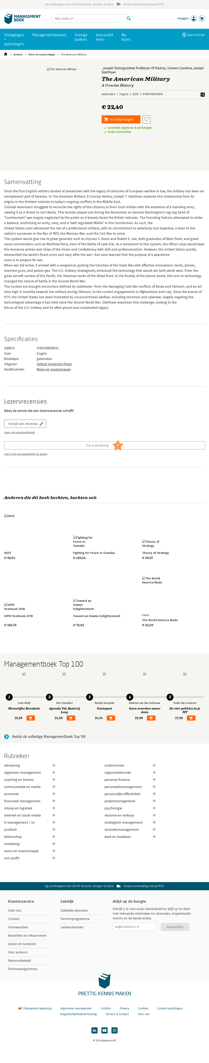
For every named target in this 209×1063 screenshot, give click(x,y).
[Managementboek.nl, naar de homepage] (22, 23)
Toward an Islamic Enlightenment (96, 616)
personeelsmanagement (123, 787)
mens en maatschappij (21, 851)
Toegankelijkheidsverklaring (78, 1014)
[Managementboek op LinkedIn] (94, 1030)
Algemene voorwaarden (76, 1008)
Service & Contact (117, 1014)
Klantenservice (21, 901)
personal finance (117, 780)
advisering (12, 765)
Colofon (106, 1008)
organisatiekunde (117, 773)
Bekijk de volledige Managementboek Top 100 (49, 736)
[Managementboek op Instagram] (114, 1030)
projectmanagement (119, 801)
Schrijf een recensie (23, 424)
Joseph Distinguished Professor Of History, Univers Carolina (147, 68)
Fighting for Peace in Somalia (94, 553)
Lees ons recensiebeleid (19, 432)
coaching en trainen (19, 780)
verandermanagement (121, 830)
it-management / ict (19, 822)
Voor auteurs (18, 952)
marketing (12, 844)
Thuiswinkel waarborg (37, 1008)
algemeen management (22, 773)
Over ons (14, 910)
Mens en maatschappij (42, 54)
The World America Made (160, 620)
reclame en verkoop (119, 815)
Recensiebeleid (19, 961)
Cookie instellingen (169, 1008)
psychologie (113, 808)
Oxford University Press (54, 364)
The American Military (74, 54)
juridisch (10, 830)
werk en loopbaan (117, 837)
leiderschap (13, 837)
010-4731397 (196, 35)
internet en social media (22, 815)
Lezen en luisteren (22, 944)
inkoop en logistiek (18, 808)
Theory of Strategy (155, 553)
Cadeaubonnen (71, 927)
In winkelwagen (122, 119)
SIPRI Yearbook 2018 (18, 616)
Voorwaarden (18, 927)
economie (11, 794)
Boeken (17, 54)
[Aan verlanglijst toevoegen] (146, 119)
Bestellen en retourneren (27, 936)
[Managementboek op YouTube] (104, 1030)
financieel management (22, 801)
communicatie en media (22, 787)
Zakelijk (66, 901)
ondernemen (114, 765)
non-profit (11, 858)
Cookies (143, 1008)
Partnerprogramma (22, 969)
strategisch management (123, 822)
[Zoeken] (129, 18)
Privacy (124, 1008)
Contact (14, 919)
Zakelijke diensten (74, 910)
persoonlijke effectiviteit (122, 794)
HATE (7, 553)
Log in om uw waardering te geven (25, 454)
